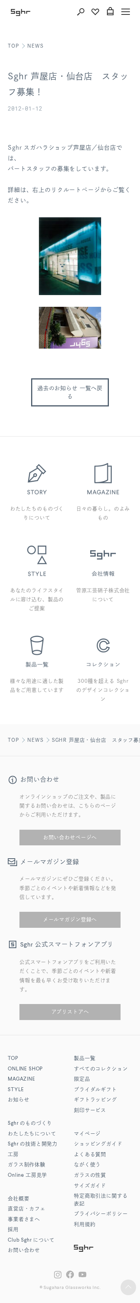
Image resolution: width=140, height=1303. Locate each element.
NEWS (35, 45)
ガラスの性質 (90, 1175)
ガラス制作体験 (27, 1164)
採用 (13, 1229)
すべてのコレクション (101, 1069)
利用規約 (84, 1224)
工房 (13, 1154)
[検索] (80, 11)
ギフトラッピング (95, 1100)
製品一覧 (84, 1058)
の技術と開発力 (33, 1144)
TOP (13, 45)
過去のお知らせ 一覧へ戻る (70, 392)
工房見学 (27, 1175)
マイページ (87, 1134)
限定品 (82, 1079)
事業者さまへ (24, 1219)
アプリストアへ (70, 1011)
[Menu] (125, 11)
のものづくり (30, 1123)
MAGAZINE (21, 1079)
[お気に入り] (95, 11)
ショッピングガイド (98, 1144)
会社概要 (18, 1198)
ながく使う (87, 1164)
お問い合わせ (24, 1250)
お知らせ (18, 1100)
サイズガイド (90, 1185)
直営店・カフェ (27, 1209)
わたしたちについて (32, 1134)
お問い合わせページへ (70, 837)
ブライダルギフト (95, 1089)
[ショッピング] (110, 11)
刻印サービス (90, 1110)
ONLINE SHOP (25, 1069)
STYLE (16, 1089)
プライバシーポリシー (101, 1214)
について (31, 1240)
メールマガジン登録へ (70, 919)
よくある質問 (90, 1154)
